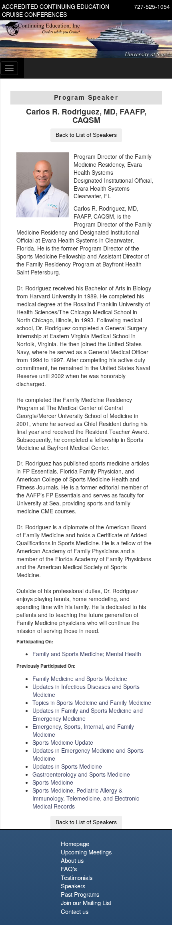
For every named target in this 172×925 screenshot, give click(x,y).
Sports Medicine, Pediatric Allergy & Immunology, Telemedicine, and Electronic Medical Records (85, 798)
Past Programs (80, 894)
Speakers (73, 886)
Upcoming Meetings (86, 852)
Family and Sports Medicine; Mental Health (86, 654)
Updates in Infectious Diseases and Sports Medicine (86, 690)
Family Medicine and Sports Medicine (79, 678)
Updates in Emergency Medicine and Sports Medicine (88, 754)
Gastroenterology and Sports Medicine (81, 774)
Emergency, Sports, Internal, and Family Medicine (83, 730)
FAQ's (69, 868)
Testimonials (76, 877)
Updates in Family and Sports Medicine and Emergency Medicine (87, 714)
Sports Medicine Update (62, 742)
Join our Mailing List (86, 902)
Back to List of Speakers (86, 135)
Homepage (75, 843)
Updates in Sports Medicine (67, 766)
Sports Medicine (52, 782)
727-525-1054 (152, 6)
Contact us (74, 911)
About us (72, 860)
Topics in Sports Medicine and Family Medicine (91, 702)
